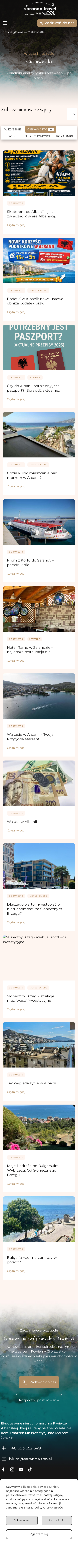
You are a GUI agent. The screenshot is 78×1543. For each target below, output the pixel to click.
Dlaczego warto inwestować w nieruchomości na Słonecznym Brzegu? (34, 908)
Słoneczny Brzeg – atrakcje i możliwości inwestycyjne (31, 998)
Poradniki (64, 136)
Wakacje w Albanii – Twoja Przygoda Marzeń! (30, 736)
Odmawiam (22, 1520)
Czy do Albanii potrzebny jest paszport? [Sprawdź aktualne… (33, 388)
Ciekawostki (39, 129)
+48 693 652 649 (25, 1448)
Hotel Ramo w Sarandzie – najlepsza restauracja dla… (30, 649)
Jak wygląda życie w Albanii (31, 1083)
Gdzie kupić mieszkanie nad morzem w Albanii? (32, 475)
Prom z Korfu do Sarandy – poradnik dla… (30, 562)
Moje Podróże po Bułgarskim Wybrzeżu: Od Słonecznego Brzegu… (33, 1170)
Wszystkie (12, 129)
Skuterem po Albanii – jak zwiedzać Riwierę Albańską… (32, 213)
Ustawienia (57, 1520)
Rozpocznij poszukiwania (39, 1400)
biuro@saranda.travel (30, 1459)
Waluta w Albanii (22, 822)
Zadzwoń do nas (59, 23)
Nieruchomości (37, 136)
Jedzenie (11, 136)
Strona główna (13, 32)
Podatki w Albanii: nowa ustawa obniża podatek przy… (35, 301)
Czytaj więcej (16, 225)
